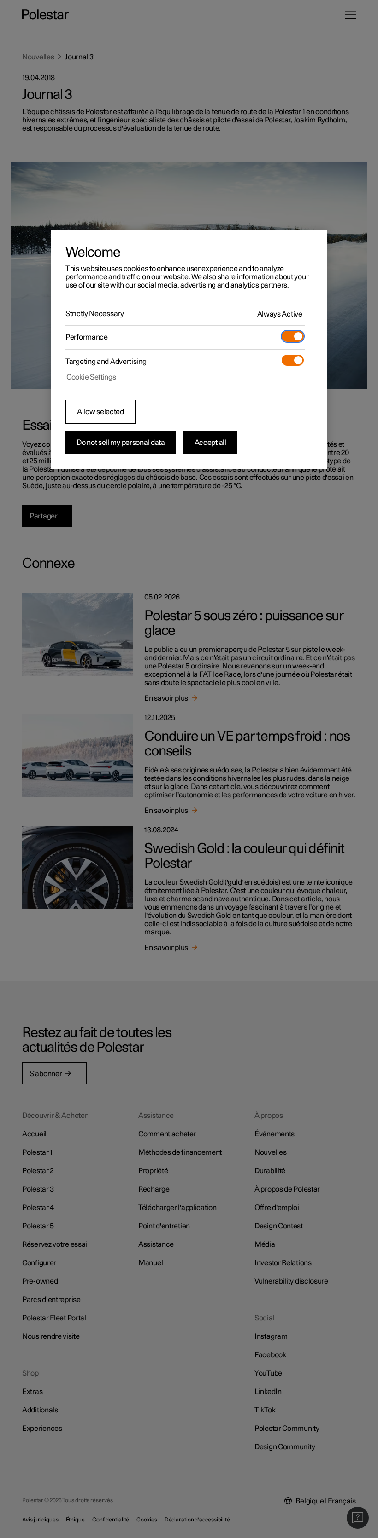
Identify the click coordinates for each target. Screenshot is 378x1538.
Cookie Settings (91, 377)
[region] (189, 349)
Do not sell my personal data (121, 442)
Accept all (210, 442)
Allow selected (100, 411)
